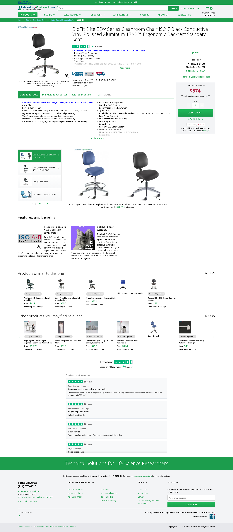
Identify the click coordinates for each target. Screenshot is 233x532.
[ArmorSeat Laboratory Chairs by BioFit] (92, 285)
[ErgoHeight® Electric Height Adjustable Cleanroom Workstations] (30, 327)
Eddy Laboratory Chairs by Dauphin (130, 293)
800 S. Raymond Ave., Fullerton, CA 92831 (36, 497)
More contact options (27, 501)
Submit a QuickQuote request (195, 76)
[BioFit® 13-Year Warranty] (83, 238)
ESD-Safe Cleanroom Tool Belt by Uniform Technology (191, 342)
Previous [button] (41, 203)
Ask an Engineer (75, 497)
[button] (67, 76)
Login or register (190, 8)
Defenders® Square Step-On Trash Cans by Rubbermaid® (99, 342)
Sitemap (72, 527)
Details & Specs (29, 94)
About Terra (143, 493)
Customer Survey (108, 500)
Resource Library (75, 493)
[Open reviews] (92, 46)
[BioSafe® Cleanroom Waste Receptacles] (123, 327)
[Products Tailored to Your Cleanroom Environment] (30, 238)
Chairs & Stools (154, 336)
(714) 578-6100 (195, 64)
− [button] (189, 105)
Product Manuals (75, 489)
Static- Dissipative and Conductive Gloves (68, 342)
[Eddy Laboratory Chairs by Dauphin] (123, 285)
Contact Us (184, 14)
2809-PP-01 (120, 207)
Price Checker (107, 497)
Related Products (81, 94)
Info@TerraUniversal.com (29, 491)
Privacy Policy (39, 527)
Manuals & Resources (54, 94)
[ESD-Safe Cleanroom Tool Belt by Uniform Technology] (185, 327)
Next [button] (47, 203)
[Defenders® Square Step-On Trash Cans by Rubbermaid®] (92, 327)
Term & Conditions (25, 527)
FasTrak (206, 131)
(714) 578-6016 (208, 15)
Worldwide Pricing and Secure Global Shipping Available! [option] (116, 2)
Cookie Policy (51, 527)
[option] (39, 156)
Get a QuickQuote (109, 493)
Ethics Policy (63, 527)
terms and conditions (143, 476)
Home (20, 20)
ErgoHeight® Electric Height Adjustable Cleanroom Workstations (38, 342)
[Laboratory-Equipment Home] (36, 8)
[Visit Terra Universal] (25, 2)
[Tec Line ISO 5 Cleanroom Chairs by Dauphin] (30, 285)
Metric (107, 94)
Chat (202, 71)
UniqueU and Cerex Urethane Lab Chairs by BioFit (67, 299)
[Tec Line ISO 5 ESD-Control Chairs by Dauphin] (154, 285)
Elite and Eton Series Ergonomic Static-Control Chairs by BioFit (50, 20)
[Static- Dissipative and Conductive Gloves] (61, 327)
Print (197, 52)
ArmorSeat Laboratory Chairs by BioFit (101, 298)
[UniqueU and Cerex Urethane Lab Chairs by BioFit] (61, 285)
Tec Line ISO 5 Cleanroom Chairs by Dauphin (37, 299)
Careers (141, 497)
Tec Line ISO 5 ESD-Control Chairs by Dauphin (162, 299)
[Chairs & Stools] (154, 327)
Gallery (144, 14)
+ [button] (202, 105)
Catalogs (105, 489)
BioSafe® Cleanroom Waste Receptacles (127, 342)
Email (192, 71)
